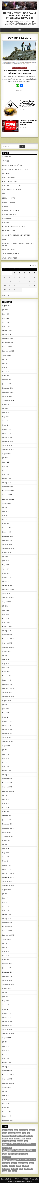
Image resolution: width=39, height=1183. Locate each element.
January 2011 (6, 1067)
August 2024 (6, 404)
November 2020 (8, 589)
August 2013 (6, 939)
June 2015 (5, 849)
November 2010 (8, 1075)
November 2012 (8, 976)
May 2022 (5, 515)
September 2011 (8, 1034)
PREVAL (5, 239)
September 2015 (8, 836)
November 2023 (8, 441)
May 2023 (5, 466)
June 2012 (5, 997)
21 (9, 285)
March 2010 (6, 1108)
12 (34, 277)
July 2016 (5, 795)
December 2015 (8, 824)
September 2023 (8, 450)
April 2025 (5, 371)
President (14, 1169)
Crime (10, 1138)
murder (19, 1166)
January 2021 (6, 581)
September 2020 (8, 598)
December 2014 (8, 873)
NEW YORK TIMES (8, 231)
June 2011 (5, 1046)
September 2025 (8, 351)
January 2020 (6, 631)
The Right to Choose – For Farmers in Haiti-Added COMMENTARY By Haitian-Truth (27, 104)
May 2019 (5, 663)
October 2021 (7, 544)
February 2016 (7, 816)
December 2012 (8, 972)
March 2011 (6, 1058)
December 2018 (8, 684)
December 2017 (8, 729)
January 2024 (6, 433)
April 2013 (5, 955)
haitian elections (13, 1154)
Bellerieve (32, 1130)
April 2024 (5, 421)
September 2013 (8, 935)
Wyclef (14, 1171)
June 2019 (5, 659)
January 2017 (6, 775)
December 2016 (8, 779)
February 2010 (7, 1112)
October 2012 (7, 980)
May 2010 (5, 1099)
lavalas (32, 1163)
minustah (12, 1166)
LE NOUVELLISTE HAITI (10, 210)
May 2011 (5, 1050)
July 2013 (5, 943)
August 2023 (6, 454)
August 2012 (6, 988)
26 (34, 285)
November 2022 (8, 491)
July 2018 (5, 705)
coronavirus (20, 1136)
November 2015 (8, 828)
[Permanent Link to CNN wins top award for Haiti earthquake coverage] (10, 126)
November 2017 (8, 733)
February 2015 (7, 865)
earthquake (6, 1141)
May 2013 (5, 951)
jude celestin (6, 1163)
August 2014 (6, 890)
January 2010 (6, 1116)
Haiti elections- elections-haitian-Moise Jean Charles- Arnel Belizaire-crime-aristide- (19, 1159)
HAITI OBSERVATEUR (9, 181)
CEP (29, 1133)
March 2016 (6, 812)
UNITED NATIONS (8, 250)
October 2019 (7, 643)
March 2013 (6, 960)
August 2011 (6, 1038)
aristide (10, 1130)
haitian (5, 1154)
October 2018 (7, 692)
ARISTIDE (5, 161)
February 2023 (7, 478)
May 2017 (5, 758)
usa (9, 1171)
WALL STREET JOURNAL (10, 254)
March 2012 (6, 1009)
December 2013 (8, 923)
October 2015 (7, 832)
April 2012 (5, 1005)
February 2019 (7, 676)
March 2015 (6, 861)
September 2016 (8, 791)
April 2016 (5, 807)
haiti (26, 1141)
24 (24, 285)
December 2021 (8, 536)
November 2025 (8, 343)
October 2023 (7, 445)
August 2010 (6, 1087)
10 (24, 277)
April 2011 (5, 1054)
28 (9, 290)
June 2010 (5, 1095)
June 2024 (5, 413)
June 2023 (5, 462)
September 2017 (8, 742)
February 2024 (7, 429)
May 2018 (5, 713)
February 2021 (7, 577)
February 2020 (7, 626)
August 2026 (6, 306)
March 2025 (6, 376)
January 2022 (6, 532)
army (15, 1130)
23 (19, 285)
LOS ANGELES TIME (9, 214)
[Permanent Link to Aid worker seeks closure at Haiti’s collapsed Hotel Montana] (19, 53)
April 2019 (5, 668)
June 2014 (5, 898)
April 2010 (5, 1104)
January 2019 (6, 680)
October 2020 (7, 594)
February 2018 (7, 721)
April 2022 (5, 520)
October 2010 (7, 1079)
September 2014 (8, 886)
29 (15, 290)
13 (5, 281)
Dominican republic (19, 1138)
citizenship (6, 1136)
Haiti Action (6, 173)
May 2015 (5, 853)
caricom (18, 1133)
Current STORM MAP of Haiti (12, 165)
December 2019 (8, 635)
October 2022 (7, 495)
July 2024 (5, 408)
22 (15, 285)
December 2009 (8, 1120)
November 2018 (8, 688)
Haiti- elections (7, 1148)
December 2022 (8, 487)
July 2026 (5, 310)
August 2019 (6, 651)
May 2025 (5, 367)
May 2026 (5, 318)
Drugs (28, 1138)
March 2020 (6, 622)
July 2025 (5, 359)
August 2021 (6, 552)
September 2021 (8, 548)
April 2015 (5, 857)
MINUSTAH (6, 223)
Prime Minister (29, 1169)
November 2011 (8, 1025)
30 (19, 290)
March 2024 (6, 425)
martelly (5, 1166)
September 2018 (8, 696)
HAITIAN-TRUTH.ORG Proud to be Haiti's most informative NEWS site (19, 15)
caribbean (11, 1133)
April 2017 (5, 762)
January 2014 (6, 918)
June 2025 (5, 363)
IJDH (3, 194)
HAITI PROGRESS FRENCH (11, 190)
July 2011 (5, 1042)
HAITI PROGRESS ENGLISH (11, 186)
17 (24, 281)
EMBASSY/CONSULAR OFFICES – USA (15, 169)
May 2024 (5, 417)
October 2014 (7, 881)
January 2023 (6, 483)
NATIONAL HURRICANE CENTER (13, 227)
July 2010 (5, 1091)
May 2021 (5, 565)
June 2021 (5, 561)
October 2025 (7, 347)
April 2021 (5, 569)
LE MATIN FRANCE (8, 202)
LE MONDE (6, 206)
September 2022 (8, 499)
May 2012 (5, 1001)
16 (19, 281)
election (13, 1141)
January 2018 (6, 725)
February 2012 (7, 1013)
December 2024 (8, 388)
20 (5, 285)
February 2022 (7, 528)
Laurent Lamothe (23, 1163)
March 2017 (6, 766)
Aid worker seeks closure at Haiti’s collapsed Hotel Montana (20, 71)
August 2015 (6, 840)
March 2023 (6, 474)
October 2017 (7, 738)
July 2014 (5, 894)
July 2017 (5, 750)
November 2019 (8, 639)
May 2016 (5, 803)
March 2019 (6, 672)
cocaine (13, 1136)
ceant (24, 1133)
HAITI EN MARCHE (8, 177)
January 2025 (6, 384)
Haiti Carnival (24, 1154)
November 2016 (8, 783)
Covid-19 (5, 1138)
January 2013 (6, 968)
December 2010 (8, 1071)
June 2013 (5, 947)
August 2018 (6, 700)
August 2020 (6, 602)
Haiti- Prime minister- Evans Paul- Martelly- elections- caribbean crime (18, 1150)
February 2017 (7, 770)
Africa (4, 1130)
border (5, 1133)
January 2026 (6, 334)
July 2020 (5, 606)
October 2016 (7, 787)
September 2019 (8, 647)
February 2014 (7, 914)
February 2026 (7, 330)
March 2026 (6, 326)
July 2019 (5, 655)
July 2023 (5, 458)
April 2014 (5, 906)
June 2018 (5, 709)
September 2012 (8, 984)
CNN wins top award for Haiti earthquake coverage (28, 122)
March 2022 (6, 524)
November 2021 (8, 540)
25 (29, 285)
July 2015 (5, 844)
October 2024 (7, 396)
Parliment (25, 1166)
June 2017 (5, 754)
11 (29, 277)
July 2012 (5, 993)
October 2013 (7, 931)
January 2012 (6, 1017)
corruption (29, 1136)
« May (4, 295)
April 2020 (5, 618)
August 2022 (6, 503)
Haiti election (6, 1157)
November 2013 (8, 927)
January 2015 (6, 869)
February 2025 (7, 380)
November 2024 (8, 392)
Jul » (9, 295)
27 (5, 290)
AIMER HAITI (6, 157)
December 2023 (8, 437)
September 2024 (8, 400)
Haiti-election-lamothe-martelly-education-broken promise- (17, 1144)
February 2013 (7, 964)
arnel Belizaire (23, 1130)
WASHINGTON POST (9, 258)
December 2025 (8, 339)
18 (29, 281)
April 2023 (5, 470)
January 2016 (6, 820)
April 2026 (5, 322)
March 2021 (6, 573)
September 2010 (8, 1083)
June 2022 (5, 511)
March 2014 (6, 910)
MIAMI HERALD (7, 218)
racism (5, 1171)
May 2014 (5, 902)
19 (34, 281)
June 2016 (5, 799)
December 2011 (8, 1021)
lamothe (14, 1163)
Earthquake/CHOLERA (19, 68)
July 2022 (5, 507)
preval (21, 1169)
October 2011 (7, 1030)
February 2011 (7, 1062)
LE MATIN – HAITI (8, 198)
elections (20, 1141)
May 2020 (5, 614)
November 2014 (8, 877)
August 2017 (6, 746)
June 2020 (5, 610)
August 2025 (6, 355)
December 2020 (8, 585)
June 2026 (5, 314)
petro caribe (6, 1169)
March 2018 (6, 717)
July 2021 (5, 557)
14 (9, 281)
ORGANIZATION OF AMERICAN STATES (16, 235)
